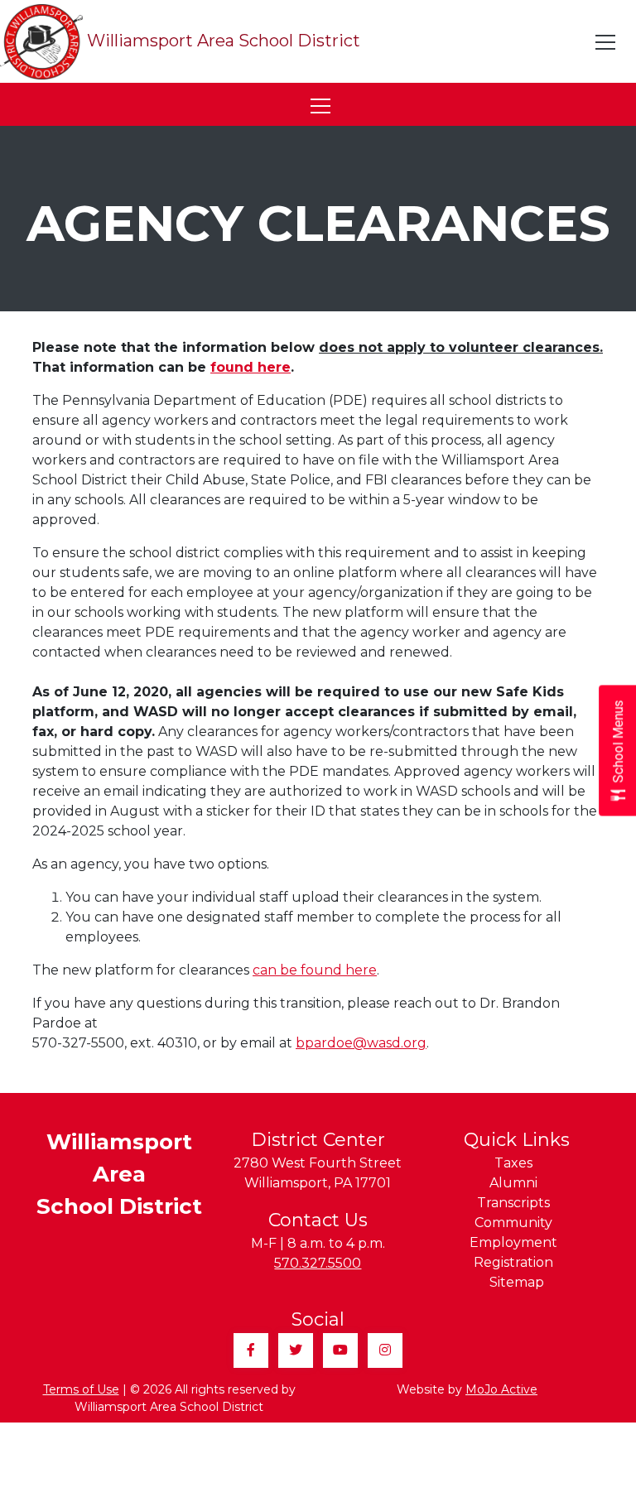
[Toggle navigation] (606, 42)
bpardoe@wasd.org (361, 1043)
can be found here (315, 970)
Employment (513, 1242)
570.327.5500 (317, 1263)
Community (513, 1222)
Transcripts (513, 1203)
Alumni (513, 1183)
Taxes (513, 1163)
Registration (513, 1262)
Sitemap (516, 1282)
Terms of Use (81, 1389)
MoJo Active (501, 1389)
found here (250, 367)
